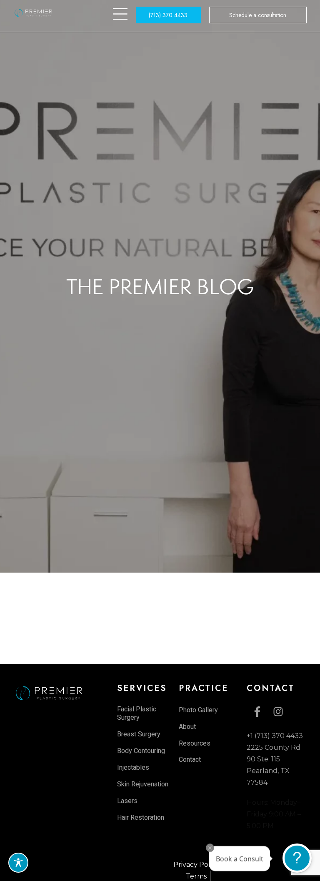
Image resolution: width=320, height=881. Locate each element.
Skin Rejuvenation (142, 784)
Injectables (133, 767)
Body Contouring (141, 751)
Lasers (127, 801)
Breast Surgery (138, 734)
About (187, 727)
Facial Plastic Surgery (136, 713)
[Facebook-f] (257, 711)
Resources (194, 743)
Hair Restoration (140, 817)
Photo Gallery (198, 710)
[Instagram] (278, 711)
